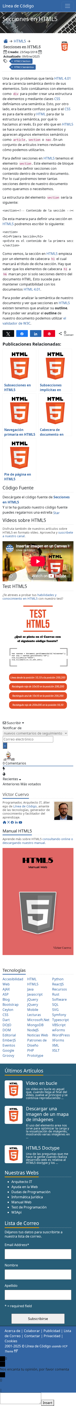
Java (30, 989)
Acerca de (12, 1330)
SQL (55, 1004)
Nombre (11, 1265)
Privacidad (52, 1336)
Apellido (11, 1285)
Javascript (35, 994)
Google (8, 1050)
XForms (58, 1040)
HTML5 (20, 41)
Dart (6, 1019)
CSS (57, 98)
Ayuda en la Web (24, 1186)
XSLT (56, 1050)
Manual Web (21, 1202)
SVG (55, 1009)
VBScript (59, 1025)
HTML (41, 114)
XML (55, 1045)
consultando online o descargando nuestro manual (38, 841)
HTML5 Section (22, 61)
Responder (11, 1390)
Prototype (35, 1055)
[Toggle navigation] (67, 6)
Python (58, 979)
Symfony (59, 1014)
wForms (58, 1030)
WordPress (61, 1035)
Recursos (59, 989)
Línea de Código (18, 6)
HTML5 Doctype (43, 1148)
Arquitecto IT (21, 1181)
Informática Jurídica (27, 1197)
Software (59, 999)
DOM (7, 1030)
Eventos (9, 1045)
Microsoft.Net (38, 1019)
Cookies (11, 1341)
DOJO (7, 1025)
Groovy (8, 1055)
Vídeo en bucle (41, 1083)
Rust (55, 994)
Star (56, 512)
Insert (47, 1402)
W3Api (16, 1212)
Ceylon (8, 1009)
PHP (30, 1050)
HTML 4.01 (62, 78)
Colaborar (32, 1330)
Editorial (9, 1035)
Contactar (32, 1336)
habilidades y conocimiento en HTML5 (29, 597)
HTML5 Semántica (24, 67)
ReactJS (58, 984)
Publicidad (51, 1330)
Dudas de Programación (30, 1192)
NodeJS (33, 1030)
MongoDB (35, 1025)
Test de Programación (29, 1207)
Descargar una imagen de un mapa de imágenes (47, 1114)
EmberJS (9, 1040)
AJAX (6, 989)
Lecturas (34, 1014)
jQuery (32, 999)
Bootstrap (11, 1004)
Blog (6, 999)
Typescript (60, 1019)
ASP (6, 994)
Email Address (17, 1244)
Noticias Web (37, 1035)
